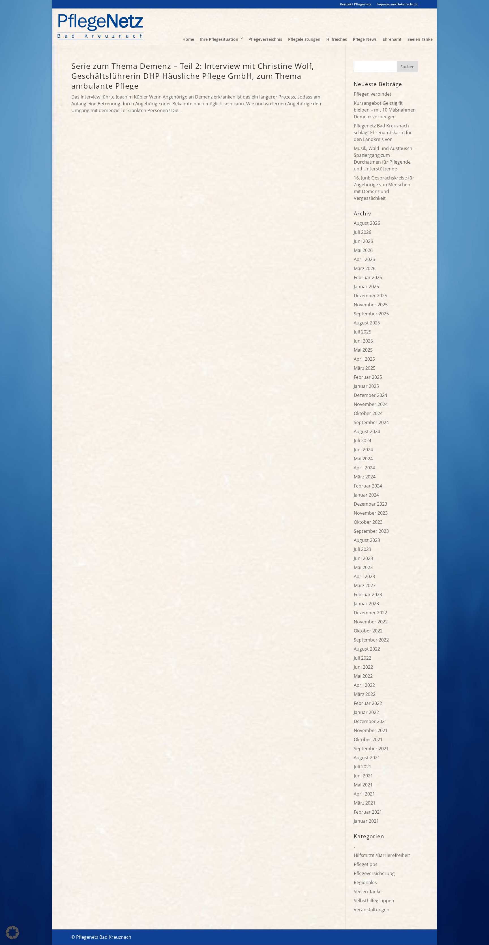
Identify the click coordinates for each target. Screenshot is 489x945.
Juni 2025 (363, 341)
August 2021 (367, 757)
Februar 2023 (368, 594)
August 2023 (367, 540)
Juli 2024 (362, 440)
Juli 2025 (362, 332)
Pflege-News (365, 39)
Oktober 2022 (368, 631)
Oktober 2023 (368, 522)
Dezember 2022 (370, 613)
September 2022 (371, 640)
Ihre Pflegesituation (219, 39)
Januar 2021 (366, 821)
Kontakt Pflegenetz (356, 5)
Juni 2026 (363, 241)
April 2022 (364, 685)
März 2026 (365, 268)
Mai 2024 (363, 459)
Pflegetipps (366, 864)
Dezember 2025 (370, 295)
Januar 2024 (366, 495)
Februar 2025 (368, 377)
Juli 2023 (362, 549)
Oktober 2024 (368, 413)
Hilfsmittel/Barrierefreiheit (382, 855)
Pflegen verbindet (372, 94)
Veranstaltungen (371, 909)
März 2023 (365, 585)
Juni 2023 (363, 558)
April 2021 (364, 794)
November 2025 (371, 305)
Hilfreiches (336, 39)
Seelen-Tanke (420, 39)
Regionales (365, 882)
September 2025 (371, 314)
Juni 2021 (363, 776)
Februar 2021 (368, 812)
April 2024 (364, 468)
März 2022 (365, 694)
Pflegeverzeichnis (265, 39)
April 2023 (364, 576)
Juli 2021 (362, 767)
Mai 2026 (363, 250)
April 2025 (364, 359)
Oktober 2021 (368, 739)
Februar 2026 (368, 277)
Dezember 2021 (370, 721)
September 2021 (371, 748)
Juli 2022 (362, 658)
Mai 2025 (363, 350)
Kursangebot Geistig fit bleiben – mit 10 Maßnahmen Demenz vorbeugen (385, 110)
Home (188, 39)
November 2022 (371, 622)
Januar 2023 (366, 603)
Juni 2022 (363, 667)
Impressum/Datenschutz (397, 5)
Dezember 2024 (370, 395)
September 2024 (371, 422)
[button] (12, 932)
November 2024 (371, 404)
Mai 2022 (363, 676)
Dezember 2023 (370, 504)
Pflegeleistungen (304, 39)
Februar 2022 (368, 703)
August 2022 (367, 649)
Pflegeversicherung (374, 873)
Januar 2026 (366, 286)
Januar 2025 (366, 386)
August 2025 (367, 323)
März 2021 (365, 803)
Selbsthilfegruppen (374, 900)
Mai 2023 (363, 567)
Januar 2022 (366, 712)
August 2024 (367, 431)
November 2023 (371, 513)
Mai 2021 (363, 785)
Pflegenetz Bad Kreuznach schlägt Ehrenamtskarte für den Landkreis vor (383, 132)
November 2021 (371, 730)
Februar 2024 (368, 486)
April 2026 (364, 259)
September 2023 (371, 531)
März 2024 (365, 477)
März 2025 (365, 368)
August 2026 (367, 223)
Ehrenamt (392, 39)
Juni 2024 (363, 449)
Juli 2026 (362, 232)
